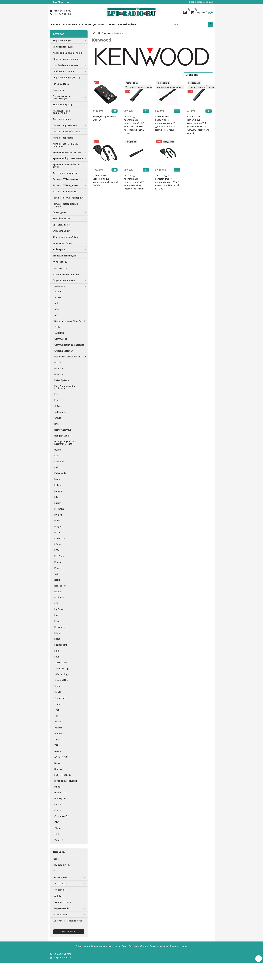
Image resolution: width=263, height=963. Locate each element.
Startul (57, 686)
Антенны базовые (62, 119)
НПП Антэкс (60, 792)
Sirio (56, 651)
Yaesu (57, 739)
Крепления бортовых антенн (68, 158)
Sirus (56, 656)
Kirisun (57, 467)
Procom (58, 562)
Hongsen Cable (61, 435)
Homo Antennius (62, 430)
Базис (57, 763)
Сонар (57, 810)
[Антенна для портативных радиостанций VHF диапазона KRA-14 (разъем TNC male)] (168, 94)
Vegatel (58, 727)
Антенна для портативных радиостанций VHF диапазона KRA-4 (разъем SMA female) (134, 182)
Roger (57, 621)
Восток (58, 769)
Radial (57, 591)
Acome (57, 291)
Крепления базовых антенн (67, 152)
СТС (56, 822)
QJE (56, 574)
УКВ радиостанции (63, 46)
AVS (56, 315)
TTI (56, 715)
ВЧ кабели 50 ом (61, 218)
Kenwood (59, 461)
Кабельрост (59, 249)
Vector (57, 721)
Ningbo (58, 526)
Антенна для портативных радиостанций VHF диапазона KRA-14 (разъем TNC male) (165, 123)
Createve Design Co (64, 350)
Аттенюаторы (60, 262)
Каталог (56, 24)
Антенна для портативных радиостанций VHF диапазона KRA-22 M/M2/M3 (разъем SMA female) (198, 124)
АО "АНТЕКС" (61, 757)
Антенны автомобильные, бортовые (66, 145)
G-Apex (58, 406)
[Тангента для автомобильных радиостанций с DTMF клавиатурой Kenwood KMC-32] (168, 153)
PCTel (57, 550)
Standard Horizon (63, 680)
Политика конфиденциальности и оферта (98, 946)
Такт (56, 834)
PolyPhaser (59, 556)
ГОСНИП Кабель (62, 775)
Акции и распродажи (64, 280)
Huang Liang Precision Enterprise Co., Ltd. (65, 442)
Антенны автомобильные (66, 131)
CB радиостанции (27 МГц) (67, 77)
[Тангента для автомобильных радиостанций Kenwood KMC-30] (105, 153)
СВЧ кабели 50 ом (62, 224)
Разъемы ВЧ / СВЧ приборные (68, 197)
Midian (57, 503)
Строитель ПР (61, 816)
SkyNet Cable (60, 662)
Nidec (57, 520)
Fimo (56, 394)
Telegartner (60, 698)
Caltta (57, 327)
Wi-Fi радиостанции (63, 71)
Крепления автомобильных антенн (67, 165)
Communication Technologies (69, 345)
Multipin (58, 514)
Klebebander (60, 473)
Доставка (99, 24)
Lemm (57, 479)
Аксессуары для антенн (65, 173)
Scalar (57, 633)
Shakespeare (60, 645)
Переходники (60, 212)
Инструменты (60, 268)
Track (57, 710)
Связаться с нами (159, 946)
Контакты (85, 24)
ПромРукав (60, 798)
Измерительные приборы (66, 274)
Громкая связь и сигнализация (61, 97)
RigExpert (59, 609)
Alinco (57, 297)
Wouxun (58, 733)
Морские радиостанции (65, 59)
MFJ (56, 497)
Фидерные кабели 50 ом (65, 237)
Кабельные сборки (62, 243)
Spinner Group (61, 668)
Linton (57, 485)
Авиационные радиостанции (68, 53)
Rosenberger (60, 627)
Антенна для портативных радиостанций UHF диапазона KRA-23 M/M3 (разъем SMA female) (134, 124)
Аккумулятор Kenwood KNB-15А (104, 118)
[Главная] (93, 33)
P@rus (57, 544)
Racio (57, 580)
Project (57, 568)
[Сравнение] (185, 12)
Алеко (57, 751)
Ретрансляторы (61, 84)
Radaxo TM (60, 585)
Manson (58, 491)
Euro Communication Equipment (64, 387)
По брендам (104, 33)
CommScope (60, 339)
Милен (57, 786)
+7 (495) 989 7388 (62, 14)
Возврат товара (178, 946)
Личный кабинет (128, 24)
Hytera (57, 449)
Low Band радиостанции (65, 65)
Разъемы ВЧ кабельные (65, 191)
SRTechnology (61, 674)
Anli (56, 303)
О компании (70, 24)
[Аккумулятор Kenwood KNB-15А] (105, 94)
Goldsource (60, 412)
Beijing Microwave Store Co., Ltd (70, 321)
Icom (56, 455)
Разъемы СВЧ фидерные (65, 185)
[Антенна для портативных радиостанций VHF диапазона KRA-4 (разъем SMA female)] (137, 153)
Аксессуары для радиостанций (61, 111)
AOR (56, 309)
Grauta (57, 418)
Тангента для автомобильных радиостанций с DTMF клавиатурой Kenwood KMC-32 (167, 182)
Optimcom (59, 538)
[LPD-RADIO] (131, 12)
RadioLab (59, 597)
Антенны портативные (65, 125)
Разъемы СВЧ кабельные (65, 179)
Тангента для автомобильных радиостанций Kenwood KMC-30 (105, 180)
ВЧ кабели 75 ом (61, 231)
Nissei (57, 532)
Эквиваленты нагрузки (64, 255)
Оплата (111, 24)
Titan (57, 704)
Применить (68, 931)
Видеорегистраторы (63, 104)
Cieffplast (59, 333)
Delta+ (57, 362)
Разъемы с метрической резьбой (65, 205)
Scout (57, 639)
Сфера (57, 828)
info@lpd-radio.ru (62, 10)
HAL (56, 424)
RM (56, 615)
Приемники (58, 90)
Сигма (57, 804)
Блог (124, 946)
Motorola (59, 509)
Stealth (57, 692)
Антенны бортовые (63, 137)
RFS (56, 603)
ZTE (56, 745)
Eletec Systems (61, 380)
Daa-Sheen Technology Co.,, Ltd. (70, 356)
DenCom (58, 368)
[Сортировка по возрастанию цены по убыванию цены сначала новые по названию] (198, 74)
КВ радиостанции (62, 40)
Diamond (59, 374)
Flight (57, 400)
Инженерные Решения (65, 781)
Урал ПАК (59, 840)
